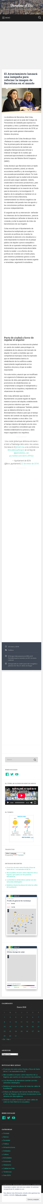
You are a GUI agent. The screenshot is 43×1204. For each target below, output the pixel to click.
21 (38, 1026)
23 (10, 1031)
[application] (21, 795)
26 (27, 1031)
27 (33, 1031)
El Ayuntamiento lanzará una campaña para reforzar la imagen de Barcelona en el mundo (20, 78)
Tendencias (7, 1172)
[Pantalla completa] (35, 802)
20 (33, 1026)
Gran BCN (7, 1175)
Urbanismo (7, 1165)
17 (16, 1026)
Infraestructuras (9, 1147)
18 (21, 1026)
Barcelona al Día (21, 5)
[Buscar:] (21, 759)
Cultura (5, 1154)
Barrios (6, 1137)
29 (4, 1036)
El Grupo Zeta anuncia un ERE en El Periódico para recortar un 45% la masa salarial (22, 658)
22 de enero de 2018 (30, 464)
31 (16, 1036)
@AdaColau (20, 447)
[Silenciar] (31, 802)
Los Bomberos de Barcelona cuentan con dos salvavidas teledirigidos (21, 881)
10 (16, 1022)
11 (21, 1022)
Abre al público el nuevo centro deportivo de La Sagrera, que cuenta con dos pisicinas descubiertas (22, 874)
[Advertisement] (21, 43)
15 (4, 1026)
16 (10, 1026)
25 (21, 1031)
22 (4, 1031)
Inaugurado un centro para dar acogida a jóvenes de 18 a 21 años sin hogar (22, 665)
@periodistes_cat (21, 453)
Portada (6, 1133)
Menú (7, 18)
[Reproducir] (8, 802)
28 (38, 1031)
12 (27, 1022)
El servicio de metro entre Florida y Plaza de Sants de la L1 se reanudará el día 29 (21, 868)
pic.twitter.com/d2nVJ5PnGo (21, 456)
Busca (39, 17)
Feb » (9, 1039)
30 (10, 1036)
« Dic (3, 1039)
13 (33, 1022)
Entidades (6, 1151)
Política (11, 650)
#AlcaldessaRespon (16, 450)
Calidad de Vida (8, 1168)
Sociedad (6, 1140)
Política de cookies (21, 1195)
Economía (7, 1161)
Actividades (7, 1158)
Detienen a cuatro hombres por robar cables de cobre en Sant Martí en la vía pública (20, 1101)
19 (27, 1026)
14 (38, 1022)
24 (16, 1031)
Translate (20, 855)
